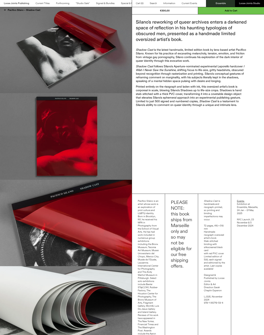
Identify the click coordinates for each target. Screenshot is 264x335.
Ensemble (221, 3)
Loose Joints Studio (249, 3)
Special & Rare (128, 3)
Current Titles (43, 3)
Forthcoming (62, 3)
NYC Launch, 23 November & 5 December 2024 (245, 223)
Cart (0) (139, 3)
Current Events (189, 3)
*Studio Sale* (83, 3)
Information (169, 3)
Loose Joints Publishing (16, 3)
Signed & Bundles (105, 3)
